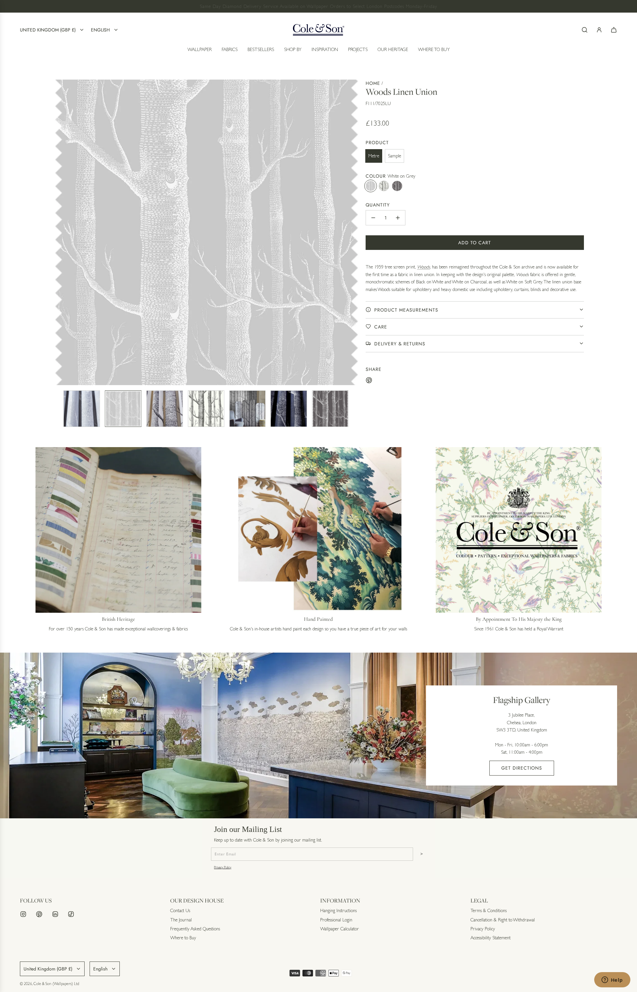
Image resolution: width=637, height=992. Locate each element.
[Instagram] (23, 914)
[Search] (584, 30)
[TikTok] (71, 914)
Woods (423, 266)
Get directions (521, 768)
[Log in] (599, 30)
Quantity (378, 204)
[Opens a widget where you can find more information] (612, 980)
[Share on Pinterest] (369, 381)
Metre (373, 155)
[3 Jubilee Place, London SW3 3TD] (318, 735)
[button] (58, 232)
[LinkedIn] (55, 914)
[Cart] (613, 30)
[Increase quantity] (397, 217)
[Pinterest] (39, 914)
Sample (394, 155)
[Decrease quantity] (373, 217)
